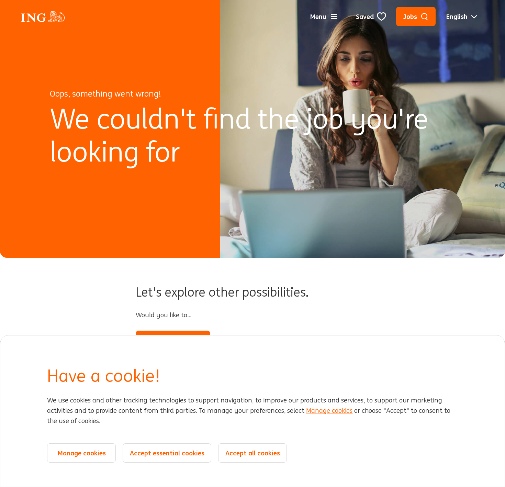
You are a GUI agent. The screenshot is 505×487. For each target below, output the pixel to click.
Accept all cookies (252, 453)
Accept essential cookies (167, 453)
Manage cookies (329, 410)
